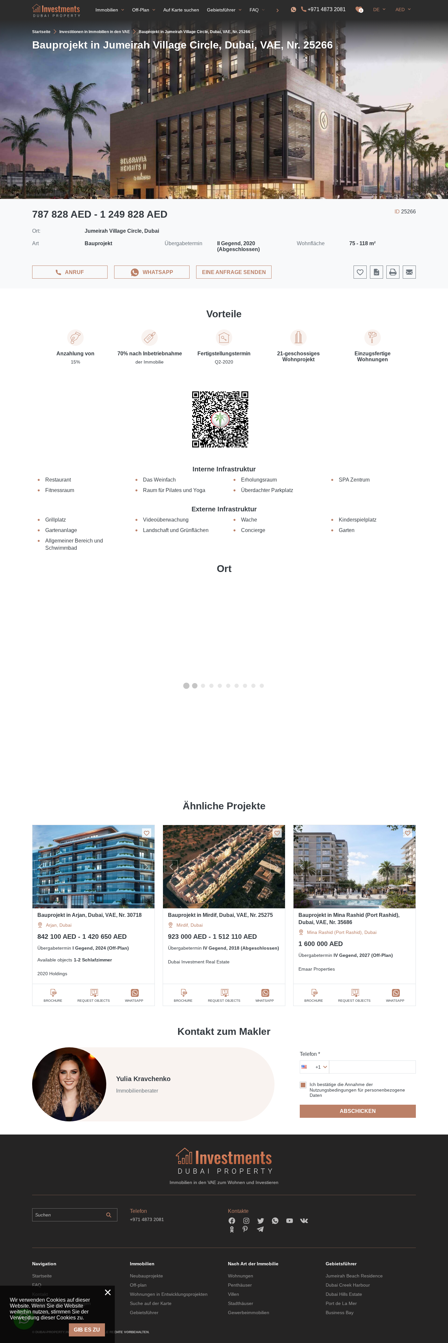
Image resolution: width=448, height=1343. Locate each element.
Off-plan (138, 1285)
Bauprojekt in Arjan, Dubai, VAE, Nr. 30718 (89, 915)
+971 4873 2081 (327, 9)
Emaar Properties (316, 969)
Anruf (74, 272)
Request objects (93, 1000)
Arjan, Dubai (58, 925)
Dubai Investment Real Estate (199, 961)
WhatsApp (158, 272)
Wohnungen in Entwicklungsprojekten (169, 1294)
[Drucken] (392, 272)
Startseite (42, 1275)
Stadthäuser (240, 1303)
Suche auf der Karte (151, 1303)
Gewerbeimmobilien (248, 1312)
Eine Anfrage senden (234, 272)
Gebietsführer (144, 1312)
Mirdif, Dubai (189, 925)
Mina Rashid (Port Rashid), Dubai (342, 932)
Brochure (53, 1000)
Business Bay (340, 1312)
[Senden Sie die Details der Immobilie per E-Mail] (409, 272)
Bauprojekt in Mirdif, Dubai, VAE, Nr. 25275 (220, 915)
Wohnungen (240, 1275)
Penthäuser (240, 1285)
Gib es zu (87, 1330)
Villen (233, 1294)
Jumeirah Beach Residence (354, 1275)
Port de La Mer (341, 1303)
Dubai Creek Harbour (348, 1285)
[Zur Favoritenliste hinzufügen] (146, 833)
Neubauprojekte (146, 1275)
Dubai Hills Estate (344, 1294)
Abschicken (358, 1111)
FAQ (36, 1285)
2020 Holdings (52, 973)
